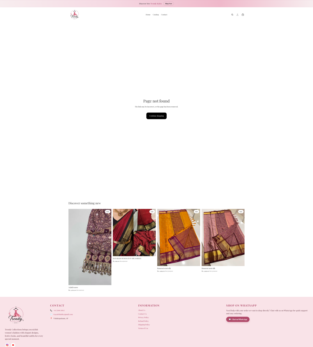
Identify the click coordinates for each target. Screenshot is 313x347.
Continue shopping (156, 116)
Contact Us (142, 314)
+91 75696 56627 (59, 310)
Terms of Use (143, 328)
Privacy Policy (143, 317)
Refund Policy (143, 321)
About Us (141, 310)
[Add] (107, 281)
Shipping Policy (144, 324)
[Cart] (243, 14)
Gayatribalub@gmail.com (63, 314)
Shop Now (168, 4)
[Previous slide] (72, 247)
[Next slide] (107, 247)
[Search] (232, 14)
